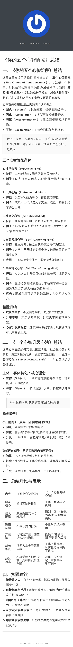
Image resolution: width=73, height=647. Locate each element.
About (46, 43)
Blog (22, 43)
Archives (34, 43)
